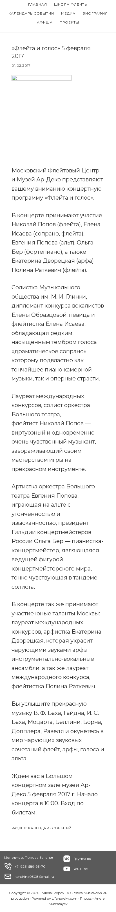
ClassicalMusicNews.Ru (88, 893)
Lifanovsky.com (64, 898)
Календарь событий (50, 828)
